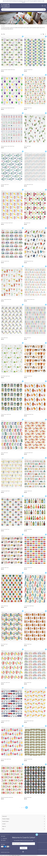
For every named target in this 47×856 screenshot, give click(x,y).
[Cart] (42, 6)
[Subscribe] (33, 843)
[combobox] (23, 9)
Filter (4, 34)
